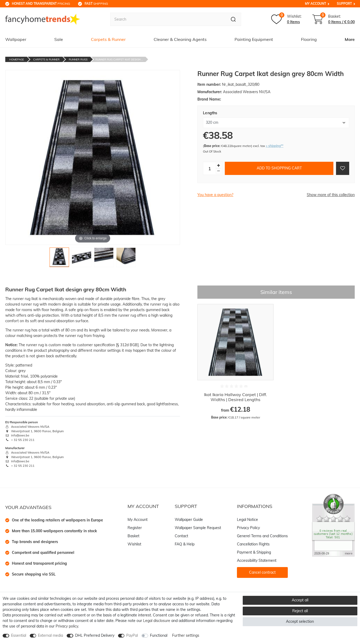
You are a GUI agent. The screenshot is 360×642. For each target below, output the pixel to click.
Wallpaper (15, 39)
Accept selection (300, 621)
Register (135, 527)
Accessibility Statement (256, 560)
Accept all (300, 600)
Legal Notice (247, 519)
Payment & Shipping (254, 552)
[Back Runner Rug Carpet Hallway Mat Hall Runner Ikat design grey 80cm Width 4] (126, 259)
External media (50, 635)
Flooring (309, 39)
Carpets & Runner (108, 39)
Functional (158, 635)
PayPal (132, 635)
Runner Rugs (78, 59)
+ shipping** (274, 146)
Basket (133, 536)
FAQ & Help (184, 544)
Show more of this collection (331, 194)
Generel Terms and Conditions (262, 536)
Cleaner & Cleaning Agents (180, 39)
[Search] (233, 19)
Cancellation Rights (253, 544)
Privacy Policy (248, 527)
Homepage (16, 59)
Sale (58, 39)
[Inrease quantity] (218, 165)
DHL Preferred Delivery (94, 635)
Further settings (185, 635)
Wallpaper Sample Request (198, 527)
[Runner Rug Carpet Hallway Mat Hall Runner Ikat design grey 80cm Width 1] (59, 259)
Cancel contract (262, 572)
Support (344, 4)
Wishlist (134, 544)
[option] (235, 362)
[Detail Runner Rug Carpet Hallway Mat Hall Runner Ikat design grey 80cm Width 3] (104, 259)
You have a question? (215, 194)
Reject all (300, 610)
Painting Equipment (254, 39)
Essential (18, 635)
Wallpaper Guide (189, 519)
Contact (181, 536)
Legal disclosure (156, 620)
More (350, 39)
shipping (96, 4)
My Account (315, 4)
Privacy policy (67, 626)
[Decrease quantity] (218, 171)
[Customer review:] (333, 524)
